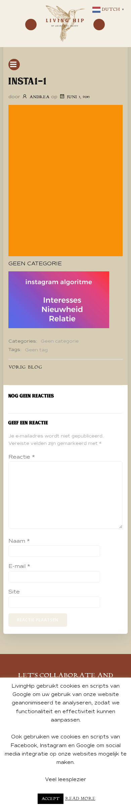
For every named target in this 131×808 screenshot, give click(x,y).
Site (14, 591)
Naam (19, 541)
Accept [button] (50, 798)
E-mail (19, 566)
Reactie (21, 457)
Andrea (39, 97)
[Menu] (31, 24)
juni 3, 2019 (78, 97)
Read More (80, 799)
